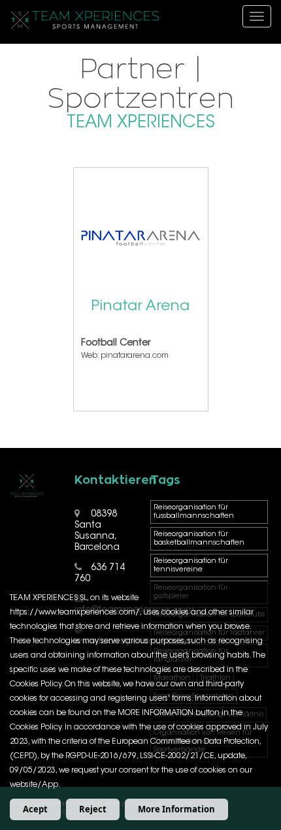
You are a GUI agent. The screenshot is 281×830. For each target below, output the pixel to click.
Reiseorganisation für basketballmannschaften (199, 539)
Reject (93, 809)
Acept (35, 809)
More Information (176, 809)
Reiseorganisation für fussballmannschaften (194, 512)
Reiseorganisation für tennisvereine (191, 565)
